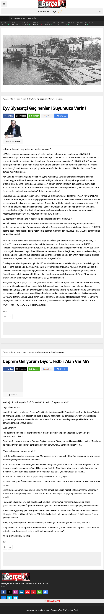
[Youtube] (27, 592)
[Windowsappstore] (15, 598)
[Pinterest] (33, 592)
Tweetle (22, 116)
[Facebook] (3, 592)
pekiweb (13, 395)
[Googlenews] (45, 592)
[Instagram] (15, 592)
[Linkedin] (21, 592)
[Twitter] (9, 592)
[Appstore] (3, 598)
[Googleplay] (9, 598)
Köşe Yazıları (21, 99)
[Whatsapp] (39, 592)
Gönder (35, 116)
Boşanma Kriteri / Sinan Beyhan (25, 18)
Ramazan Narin (13, 141)
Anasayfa (9, 99)
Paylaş (10, 116)
